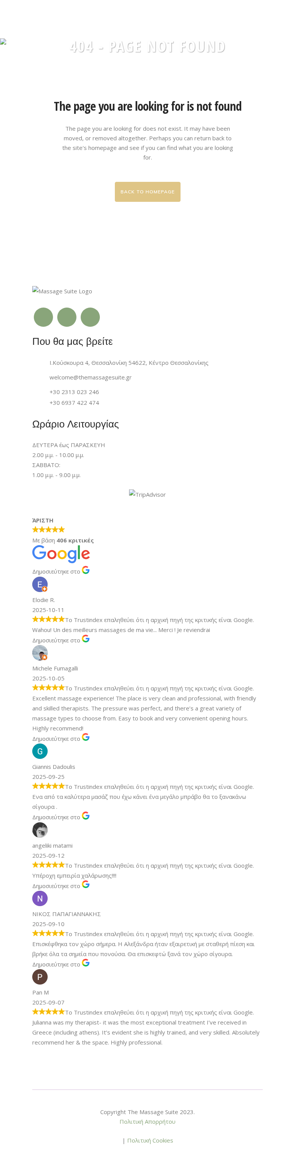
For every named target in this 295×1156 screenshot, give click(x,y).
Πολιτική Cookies (150, 1140)
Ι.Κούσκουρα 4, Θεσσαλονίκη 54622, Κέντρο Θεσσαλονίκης (129, 362)
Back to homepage (148, 192)
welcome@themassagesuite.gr (91, 377)
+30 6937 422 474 (74, 402)
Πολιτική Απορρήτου (147, 1121)
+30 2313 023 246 (74, 392)
